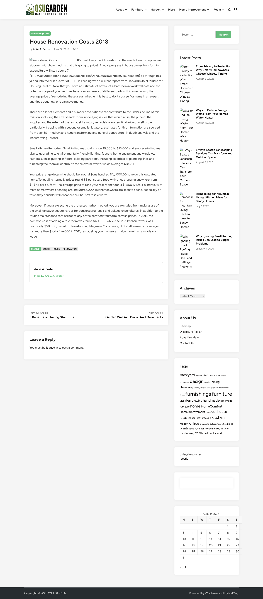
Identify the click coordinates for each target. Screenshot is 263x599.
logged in (52, 347)
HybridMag (231, 593)
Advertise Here (189, 337)
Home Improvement (192, 9)
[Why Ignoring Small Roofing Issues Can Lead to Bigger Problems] (186, 236)
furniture (222, 394)
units (206, 433)
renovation (70, 249)
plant (230, 423)
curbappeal (184, 382)
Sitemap (185, 326)
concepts (215, 375)
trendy (199, 433)
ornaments (204, 424)
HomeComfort (211, 406)
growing (197, 400)
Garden (155, 9)
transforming (187, 433)
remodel (199, 428)
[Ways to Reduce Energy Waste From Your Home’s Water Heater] (186, 110)
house (56, 249)
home (195, 406)
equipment (213, 388)
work (219, 433)
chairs (206, 375)
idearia (184, 458)
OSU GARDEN (57, 593)
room (219, 428)
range (191, 429)
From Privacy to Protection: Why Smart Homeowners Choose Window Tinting (214, 70)
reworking (210, 428)
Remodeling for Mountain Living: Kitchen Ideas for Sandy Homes (212, 197)
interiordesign (203, 417)
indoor (191, 417)
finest (182, 395)
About (120, 9)
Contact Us (187, 343)
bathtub (199, 375)
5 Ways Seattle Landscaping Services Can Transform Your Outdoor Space (214, 153)
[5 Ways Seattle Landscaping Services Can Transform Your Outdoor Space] (186, 150)
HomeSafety (211, 412)
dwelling (186, 387)
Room (217, 9)
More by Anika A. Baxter (48, 276)
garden (185, 400)
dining (216, 382)
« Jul (183, 567)
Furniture (137, 9)
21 (219, 545)
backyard (187, 375)
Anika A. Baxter (41, 49)
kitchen (218, 417)
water (213, 433)
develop (207, 382)
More (171, 9)
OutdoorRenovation (218, 424)
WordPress (211, 593)
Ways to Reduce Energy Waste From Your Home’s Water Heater (212, 114)
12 (201, 539)
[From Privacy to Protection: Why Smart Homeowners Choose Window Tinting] (186, 66)
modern (184, 423)
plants (184, 428)
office (194, 423)
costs (46, 249)
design (196, 381)
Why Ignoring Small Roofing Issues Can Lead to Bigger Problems (214, 240)
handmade (211, 400)
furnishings (198, 394)
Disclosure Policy (190, 331)
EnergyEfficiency (201, 388)
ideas (183, 418)
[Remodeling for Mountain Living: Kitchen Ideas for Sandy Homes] (186, 194)
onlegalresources (190, 454)
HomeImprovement (192, 412)
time (226, 428)
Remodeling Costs (40, 33)
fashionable (224, 388)
